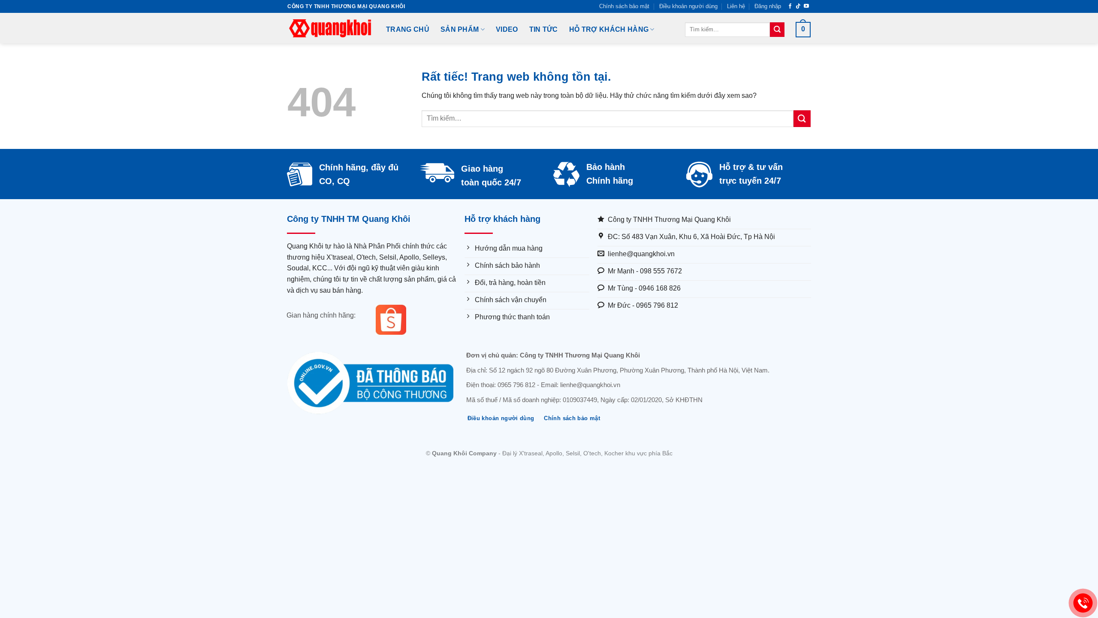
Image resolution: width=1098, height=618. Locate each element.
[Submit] (777, 29)
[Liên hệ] (1083, 603)
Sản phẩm (459, 29)
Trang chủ (407, 29)
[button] (767, 6)
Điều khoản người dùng (688, 6)
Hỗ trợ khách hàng (609, 29)
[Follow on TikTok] (798, 6)
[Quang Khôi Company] (330, 28)
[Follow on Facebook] (790, 6)
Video (507, 29)
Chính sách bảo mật (624, 6)
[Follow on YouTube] (806, 6)
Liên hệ (736, 6)
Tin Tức (543, 29)
